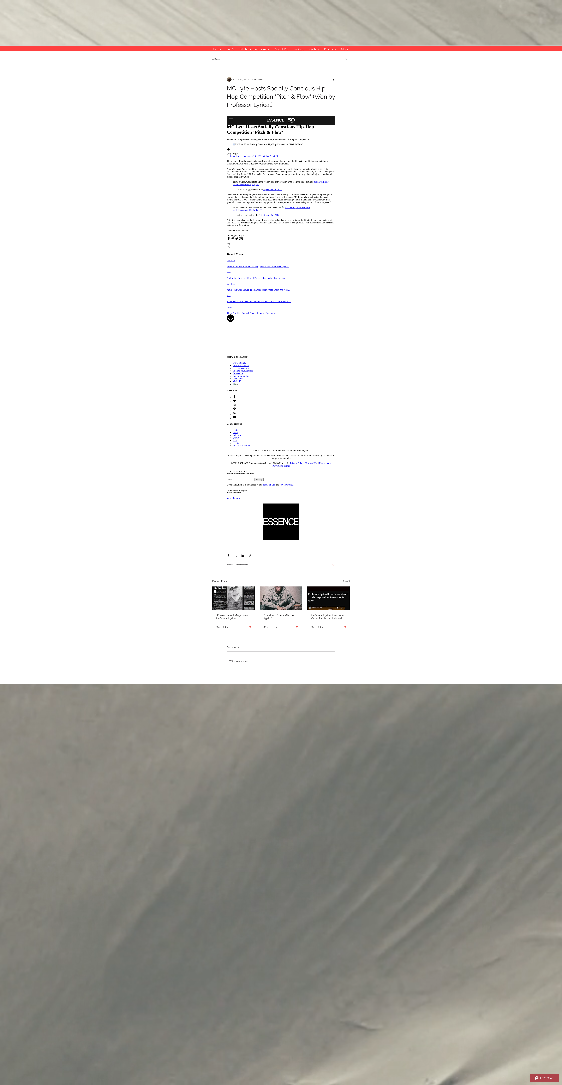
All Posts (216, 59)
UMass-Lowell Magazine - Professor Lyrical (232, 617)
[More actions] (333, 79)
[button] (346, 59)
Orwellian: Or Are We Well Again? (279, 617)
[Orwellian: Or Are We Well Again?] (281, 598)
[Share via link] (249, 555)
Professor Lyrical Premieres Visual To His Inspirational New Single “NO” (328, 617)
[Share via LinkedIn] (242, 555)
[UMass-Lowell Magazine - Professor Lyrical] (233, 598)
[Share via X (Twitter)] (235, 555)
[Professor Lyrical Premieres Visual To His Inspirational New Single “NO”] (328, 598)
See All (346, 581)
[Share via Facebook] (228, 555)
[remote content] (281, 308)
